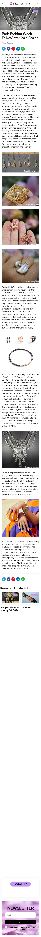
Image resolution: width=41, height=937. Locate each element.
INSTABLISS (20, 884)
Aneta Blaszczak (8, 43)
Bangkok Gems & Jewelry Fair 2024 (9, 609)
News (35, 11)
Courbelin (26, 607)
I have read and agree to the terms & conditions (22, 928)
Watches (34, 595)
